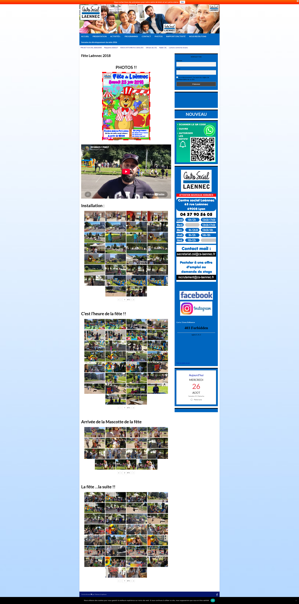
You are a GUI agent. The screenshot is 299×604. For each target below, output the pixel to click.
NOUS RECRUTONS (197, 36)
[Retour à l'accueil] (149, 18)
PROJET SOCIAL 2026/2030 (91, 48)
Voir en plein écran (183, 363)
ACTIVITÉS (115, 36)
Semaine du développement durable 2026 (99, 42)
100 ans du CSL (151, 48)
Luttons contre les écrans (178, 48)
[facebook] (217, 594)
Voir (182, 2)
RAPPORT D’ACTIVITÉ (175, 36)
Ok (213, 600)
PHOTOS (159, 36)
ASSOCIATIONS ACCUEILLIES (131, 48)
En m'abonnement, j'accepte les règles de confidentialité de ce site (192, 78)
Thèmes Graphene (100, 594)
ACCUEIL (85, 36)
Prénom (179, 61)
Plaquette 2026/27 (111, 48)
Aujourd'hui (196, 375)
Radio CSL (163, 48)
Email (178, 69)
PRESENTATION (100, 36)
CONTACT (146, 36)
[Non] (296, 600)
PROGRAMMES (131, 36)
